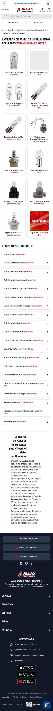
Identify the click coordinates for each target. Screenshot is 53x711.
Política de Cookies (7, 704)
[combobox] (26, 16)
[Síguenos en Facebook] (21, 563)
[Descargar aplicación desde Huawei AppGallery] (26, 681)
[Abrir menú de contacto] (47, 705)
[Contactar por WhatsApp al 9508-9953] (48, 3)
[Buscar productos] (3, 16)
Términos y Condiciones (19, 697)
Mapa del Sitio (5, 697)
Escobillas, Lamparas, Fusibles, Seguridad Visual (31, 30)
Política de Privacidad (36, 697)
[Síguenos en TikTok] (32, 563)
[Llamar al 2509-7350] (4, 3)
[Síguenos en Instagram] (26, 563)
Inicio (3, 30)
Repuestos (11, 30)
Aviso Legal (19, 704)
